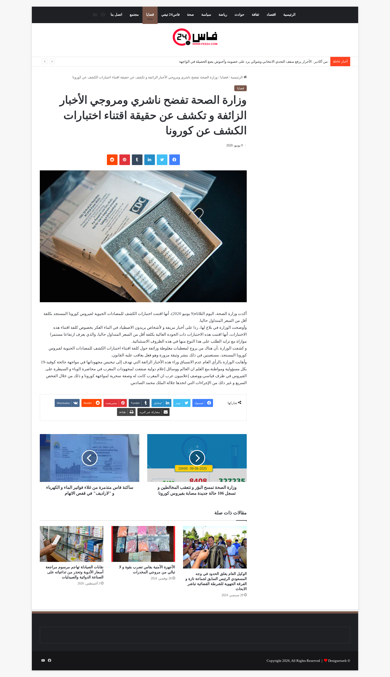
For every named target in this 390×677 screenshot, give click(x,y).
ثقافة (255, 14)
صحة (190, 14)
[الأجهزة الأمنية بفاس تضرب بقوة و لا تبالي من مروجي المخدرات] (143, 544)
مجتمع (134, 14)
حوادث (239, 14)
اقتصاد (271, 14)
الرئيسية (289, 14)
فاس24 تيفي (170, 14)
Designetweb (337, 661)
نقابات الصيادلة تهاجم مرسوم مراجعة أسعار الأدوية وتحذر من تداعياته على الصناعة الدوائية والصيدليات (74, 572)
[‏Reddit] (112, 159)
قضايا (150, 14)
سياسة (206, 14)
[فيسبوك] (174, 159)
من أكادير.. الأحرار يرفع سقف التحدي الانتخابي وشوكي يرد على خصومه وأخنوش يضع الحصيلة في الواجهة (253, 62)
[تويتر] (162, 159)
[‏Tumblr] (137, 159)
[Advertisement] (305, 124)
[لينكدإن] (149, 159)
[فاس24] (195, 37)
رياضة (223, 14)
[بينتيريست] (124, 159)
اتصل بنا (116, 14)
